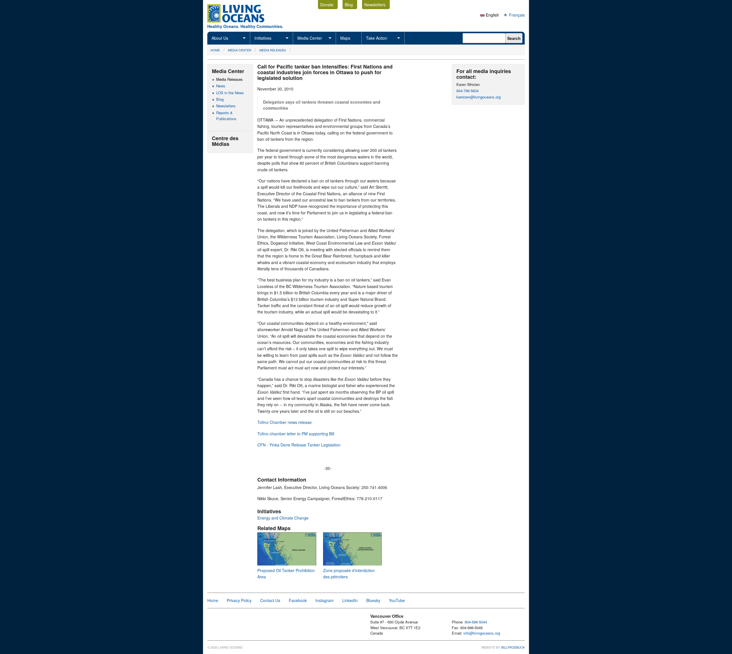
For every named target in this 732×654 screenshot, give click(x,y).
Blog (349, 4)
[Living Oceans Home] (241, 21)
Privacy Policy (239, 600)
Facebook (298, 600)
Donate (326, 4)
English (492, 15)
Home (215, 50)
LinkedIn (350, 600)
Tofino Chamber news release (284, 422)
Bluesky (373, 600)
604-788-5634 (467, 90)
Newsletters (374, 4)
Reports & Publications (226, 115)
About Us (220, 38)
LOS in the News (230, 92)
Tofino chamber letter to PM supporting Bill (295, 433)
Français (516, 15)
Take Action (376, 38)
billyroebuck (513, 647)
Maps (345, 38)
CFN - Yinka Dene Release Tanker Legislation (299, 445)
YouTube (397, 600)
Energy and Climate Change (283, 518)
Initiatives (262, 38)
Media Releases (272, 50)
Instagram (324, 600)
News (220, 85)
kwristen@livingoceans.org (478, 97)
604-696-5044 (476, 622)
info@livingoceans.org (482, 633)
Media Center (309, 38)
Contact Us (270, 600)
